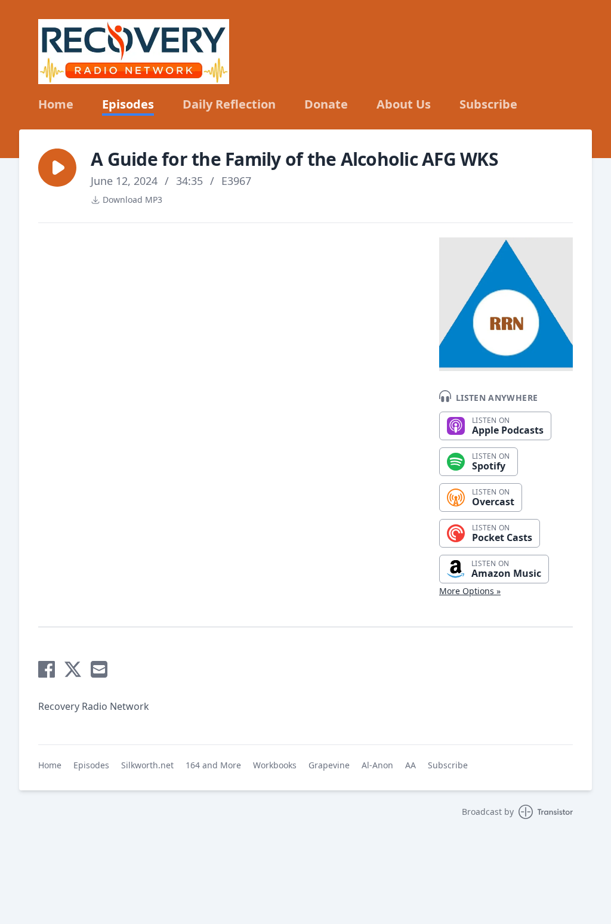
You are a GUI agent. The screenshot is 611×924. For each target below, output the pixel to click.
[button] (57, 168)
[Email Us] (99, 669)
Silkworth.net (147, 765)
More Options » (470, 591)
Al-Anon (377, 765)
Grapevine (329, 765)
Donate (326, 104)
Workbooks (275, 765)
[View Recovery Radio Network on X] (72, 669)
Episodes (128, 104)
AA (410, 765)
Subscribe (488, 104)
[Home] (133, 51)
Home (55, 104)
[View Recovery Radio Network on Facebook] (46, 669)
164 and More (213, 765)
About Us (404, 104)
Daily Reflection (229, 104)
